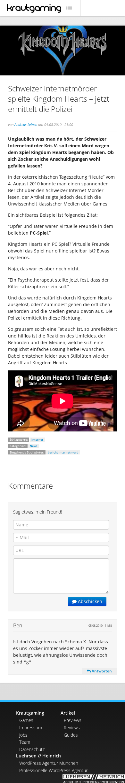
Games (26, 720)
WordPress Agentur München (48, 763)
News (33, 446)
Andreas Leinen (25, 124)
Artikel (68, 713)
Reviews (72, 728)
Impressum (30, 728)
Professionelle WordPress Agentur (53, 770)
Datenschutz (32, 749)
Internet (37, 440)
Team (24, 742)
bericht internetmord (63, 452)
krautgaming (34, 8)
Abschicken (89, 601)
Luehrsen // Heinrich (38, 756)
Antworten (101, 671)
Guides (71, 735)
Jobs (23, 735)
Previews (72, 720)
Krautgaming (30, 713)
